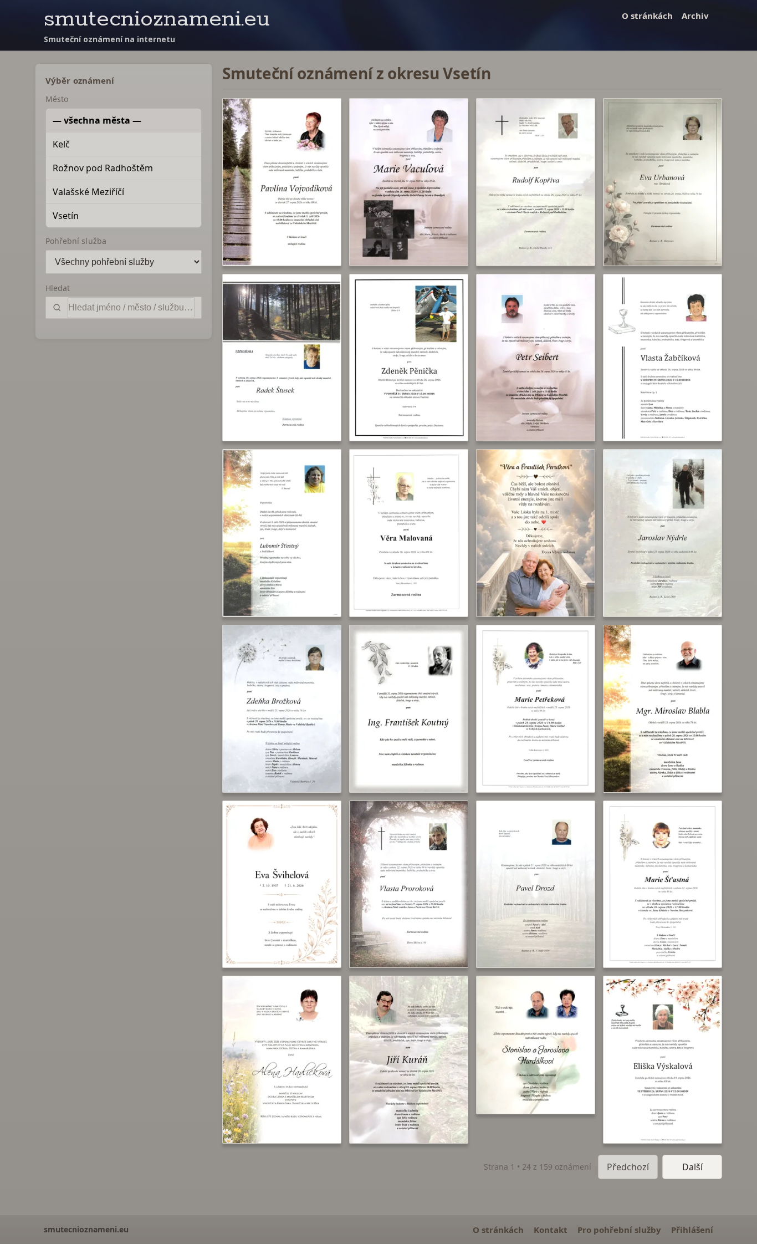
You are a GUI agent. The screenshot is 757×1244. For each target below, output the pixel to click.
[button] (281, 182)
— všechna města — (97, 120)
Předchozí (628, 1167)
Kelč (61, 144)
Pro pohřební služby (619, 1229)
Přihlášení (692, 1229)
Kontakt (550, 1229)
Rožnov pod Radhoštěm (103, 168)
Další (692, 1167)
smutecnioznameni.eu (157, 19)
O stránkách (647, 15)
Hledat (57, 288)
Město (56, 99)
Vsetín (66, 216)
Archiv (695, 15)
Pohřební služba (75, 241)
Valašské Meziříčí (88, 192)
